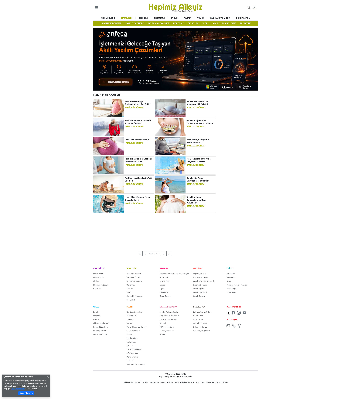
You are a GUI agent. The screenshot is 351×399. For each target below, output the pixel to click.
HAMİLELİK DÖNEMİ (134, 107)
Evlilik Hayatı (98, 277)
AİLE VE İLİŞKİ (108, 17)
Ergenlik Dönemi (200, 285)
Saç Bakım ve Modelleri (169, 316)
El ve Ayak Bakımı (167, 330)
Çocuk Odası (198, 316)
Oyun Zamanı (165, 296)
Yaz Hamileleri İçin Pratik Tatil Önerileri (138, 179)
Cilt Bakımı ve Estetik (168, 319)
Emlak (95, 312)
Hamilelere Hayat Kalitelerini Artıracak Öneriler (138, 121)
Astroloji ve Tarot (100, 334)
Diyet (229, 281)
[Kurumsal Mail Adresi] (229, 325)
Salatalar (130, 360)
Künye (137, 382)
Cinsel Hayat (98, 273)
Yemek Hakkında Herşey (136, 327)
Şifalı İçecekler (132, 353)
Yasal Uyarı (154, 382)
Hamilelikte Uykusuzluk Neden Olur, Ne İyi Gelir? (198, 102)
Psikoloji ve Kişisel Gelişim (237, 285)
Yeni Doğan (164, 281)
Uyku (162, 288)
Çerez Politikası (222, 382)
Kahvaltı (130, 319)
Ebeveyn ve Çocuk (100, 285)
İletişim (145, 382)
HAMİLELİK (126, 17)
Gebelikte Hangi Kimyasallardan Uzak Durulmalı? (196, 200)
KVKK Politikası (167, 382)
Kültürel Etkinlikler (100, 327)
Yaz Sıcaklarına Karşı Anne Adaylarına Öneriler (198, 160)
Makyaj (163, 323)
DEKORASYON (243, 17)
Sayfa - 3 (153, 253)
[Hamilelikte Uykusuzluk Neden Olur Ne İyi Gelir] (170, 107)
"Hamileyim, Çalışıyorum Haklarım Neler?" (197, 141)
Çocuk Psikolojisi (200, 292)
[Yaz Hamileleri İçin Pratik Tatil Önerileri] (108, 184)
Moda (162, 334)
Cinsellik (130, 288)
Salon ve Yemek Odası (202, 312)
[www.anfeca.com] (175, 59)
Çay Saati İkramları (134, 312)
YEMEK (200, 17)
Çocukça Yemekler (134, 349)
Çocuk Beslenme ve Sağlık (203, 281)
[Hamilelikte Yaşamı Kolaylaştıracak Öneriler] (170, 184)
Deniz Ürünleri (132, 357)
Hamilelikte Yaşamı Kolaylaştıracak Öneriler (197, 179)
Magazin (96, 316)
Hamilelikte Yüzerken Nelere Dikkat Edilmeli (138, 198)
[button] (96, 7)
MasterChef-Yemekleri (136, 364)
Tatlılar (129, 323)
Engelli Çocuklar (199, 273)
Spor (128, 292)
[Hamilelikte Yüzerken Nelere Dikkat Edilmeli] (108, 203)
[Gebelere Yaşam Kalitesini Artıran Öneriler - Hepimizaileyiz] (108, 126)
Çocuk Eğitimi (198, 288)
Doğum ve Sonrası (134, 281)
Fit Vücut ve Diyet (167, 327)
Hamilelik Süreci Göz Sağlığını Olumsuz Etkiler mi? (138, 160)
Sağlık (162, 285)
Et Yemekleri (131, 316)
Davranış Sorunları (200, 277)
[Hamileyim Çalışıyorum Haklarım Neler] (170, 146)
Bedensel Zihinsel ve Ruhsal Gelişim (174, 273)
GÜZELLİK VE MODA (220, 17)
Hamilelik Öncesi (133, 277)
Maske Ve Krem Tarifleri (169, 312)
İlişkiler (96, 281)
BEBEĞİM (143, 17)
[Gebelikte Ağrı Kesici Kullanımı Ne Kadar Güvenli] (170, 126)
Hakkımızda (128, 382)
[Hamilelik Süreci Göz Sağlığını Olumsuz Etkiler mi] (108, 165)
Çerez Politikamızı (18, 388)
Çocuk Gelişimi (199, 296)
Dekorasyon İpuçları (201, 330)
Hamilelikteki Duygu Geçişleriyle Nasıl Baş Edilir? (138, 102)
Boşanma (97, 288)
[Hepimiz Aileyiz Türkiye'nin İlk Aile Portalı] (175, 7)
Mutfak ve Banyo (200, 323)
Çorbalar (130, 345)
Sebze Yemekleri (133, 330)
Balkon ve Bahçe (200, 327)
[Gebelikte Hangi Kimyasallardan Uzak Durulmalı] (170, 203)
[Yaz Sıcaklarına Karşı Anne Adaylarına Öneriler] (170, 165)
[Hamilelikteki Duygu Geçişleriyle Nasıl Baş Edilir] (108, 107)
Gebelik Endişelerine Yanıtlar (138, 139)
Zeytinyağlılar (132, 338)
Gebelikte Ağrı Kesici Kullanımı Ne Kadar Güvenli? (199, 121)
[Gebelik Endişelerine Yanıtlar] (108, 146)
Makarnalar (131, 342)
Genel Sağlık (232, 288)
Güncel (96, 319)
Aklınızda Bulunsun (101, 323)
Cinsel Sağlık (232, 292)
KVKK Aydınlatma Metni (184, 382)
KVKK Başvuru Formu (205, 382)
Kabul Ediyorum (26, 393)
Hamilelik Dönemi (134, 273)
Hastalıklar (231, 277)
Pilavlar (129, 334)
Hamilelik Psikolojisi (134, 296)
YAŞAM (187, 17)
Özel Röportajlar (99, 330)
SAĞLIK (174, 17)
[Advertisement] (154, 230)
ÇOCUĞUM (159, 17)
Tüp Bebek (131, 300)
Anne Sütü (164, 277)
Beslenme (131, 285)
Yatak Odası (198, 319)
